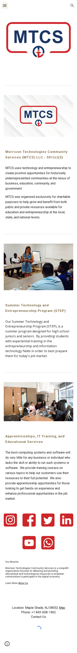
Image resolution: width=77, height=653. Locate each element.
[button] (4, 5)
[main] (38, 154)
